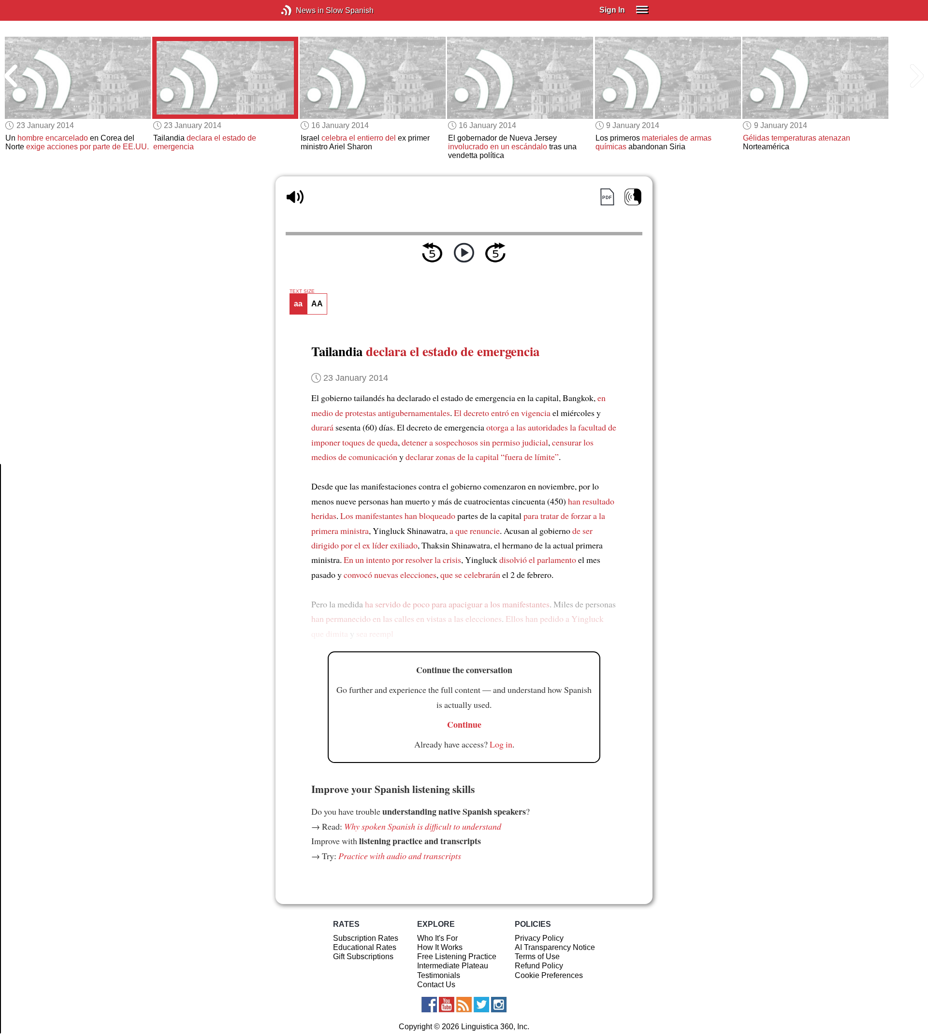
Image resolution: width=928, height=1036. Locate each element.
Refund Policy (539, 966)
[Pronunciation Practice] (633, 197)
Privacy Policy (539, 938)
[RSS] (464, 1004)
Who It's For (437, 938)
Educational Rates (364, 947)
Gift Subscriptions (363, 956)
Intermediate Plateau (452, 966)
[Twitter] (481, 1004)
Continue (464, 724)
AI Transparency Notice (555, 947)
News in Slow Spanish (301, 10)
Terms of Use (537, 956)
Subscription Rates (365, 938)
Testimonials (438, 975)
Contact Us (436, 984)
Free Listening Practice (456, 956)
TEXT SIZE (302, 291)
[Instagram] (499, 1004)
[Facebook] (429, 1004)
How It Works (440, 947)
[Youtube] (446, 1004)
